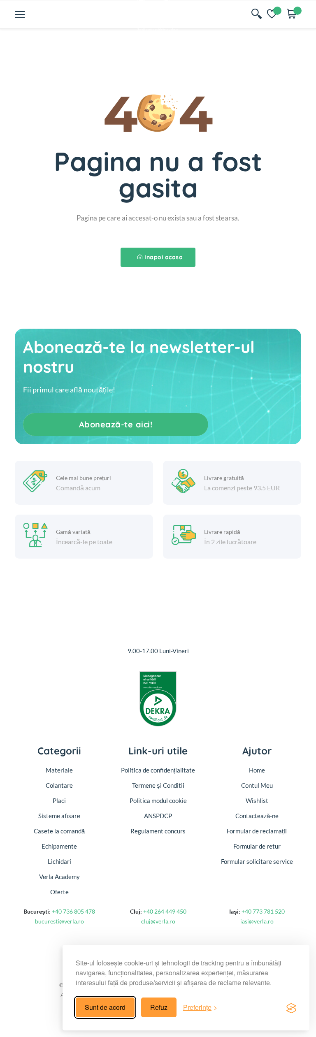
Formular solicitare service (257, 861)
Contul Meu (257, 785)
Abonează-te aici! (116, 424)
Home (257, 770)
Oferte (59, 891)
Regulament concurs (158, 831)
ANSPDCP (158, 815)
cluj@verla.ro (158, 921)
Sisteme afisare (59, 815)
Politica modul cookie (158, 800)
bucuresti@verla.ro (59, 921)
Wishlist (257, 800)
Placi (59, 800)
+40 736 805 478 (73, 911)
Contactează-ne (257, 815)
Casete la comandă (59, 831)
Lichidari (59, 861)
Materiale (59, 770)
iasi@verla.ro (257, 921)
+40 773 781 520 (263, 911)
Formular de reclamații (257, 831)
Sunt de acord (105, 1007)
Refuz (158, 1007)
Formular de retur (257, 846)
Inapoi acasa (163, 257)
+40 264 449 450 (164, 911)
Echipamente (59, 846)
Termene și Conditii (158, 785)
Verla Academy (59, 876)
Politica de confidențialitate (158, 770)
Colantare (59, 785)
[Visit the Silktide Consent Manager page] (291, 1007)
